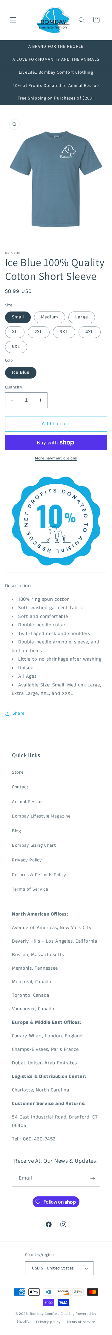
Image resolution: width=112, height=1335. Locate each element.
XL (15, 332)
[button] (13, 20)
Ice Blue (21, 372)
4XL (89, 332)
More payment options (56, 458)
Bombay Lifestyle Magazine (41, 816)
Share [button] (19, 713)
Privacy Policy (27, 860)
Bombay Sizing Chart (34, 845)
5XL (16, 346)
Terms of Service (30, 889)
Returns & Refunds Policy (39, 875)
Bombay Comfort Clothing (52, 1313)
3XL (64, 332)
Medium (49, 317)
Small (18, 317)
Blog (16, 831)
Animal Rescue (27, 802)
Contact (20, 787)
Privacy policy (48, 1321)
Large (81, 317)
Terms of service (81, 1321)
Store (18, 772)
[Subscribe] (92, 1178)
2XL (39, 332)
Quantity (13, 387)
